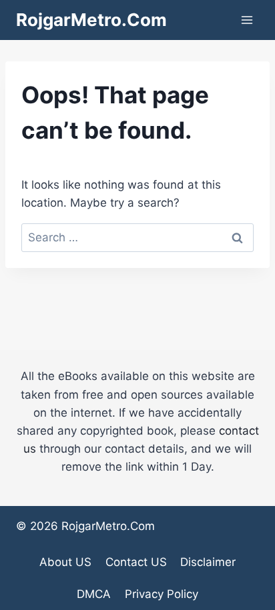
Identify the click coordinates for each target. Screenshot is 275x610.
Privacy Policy (161, 594)
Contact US (136, 562)
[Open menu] (246, 19)
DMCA (94, 594)
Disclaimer (208, 562)
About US (65, 562)
